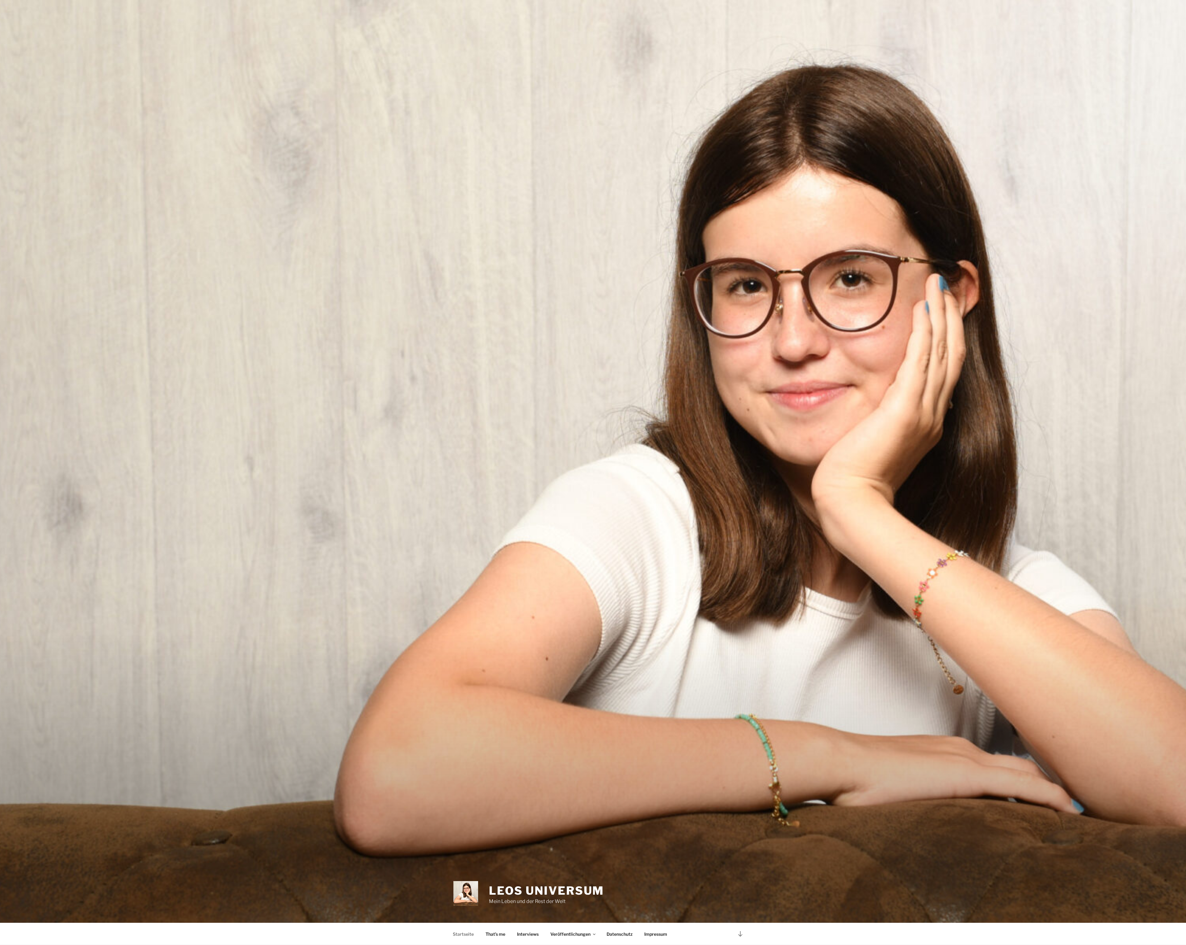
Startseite (463, 934)
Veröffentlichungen (570, 934)
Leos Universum (546, 890)
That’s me (495, 934)
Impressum (655, 934)
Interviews (528, 934)
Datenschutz (620, 934)
